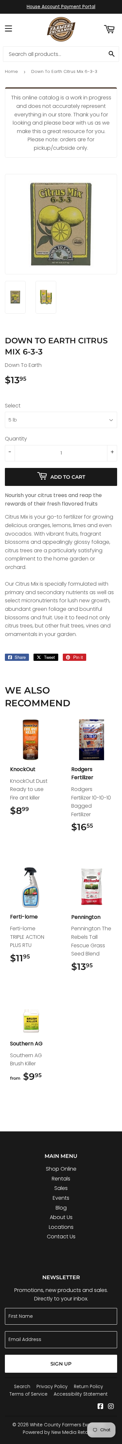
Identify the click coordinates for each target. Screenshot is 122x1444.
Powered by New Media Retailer (59, 1432)
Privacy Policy (52, 1386)
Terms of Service (28, 1394)
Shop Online (61, 1169)
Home (11, 71)
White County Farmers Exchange (67, 1424)
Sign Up (61, 1364)
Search (22, 1386)
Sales (61, 1188)
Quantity (16, 438)
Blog (61, 1208)
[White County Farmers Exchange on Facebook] (100, 1407)
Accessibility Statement (81, 1394)
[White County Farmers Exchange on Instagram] (111, 1407)
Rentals (61, 1178)
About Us (61, 1217)
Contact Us (61, 1236)
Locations (61, 1227)
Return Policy (88, 1386)
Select (12, 405)
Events (61, 1198)
